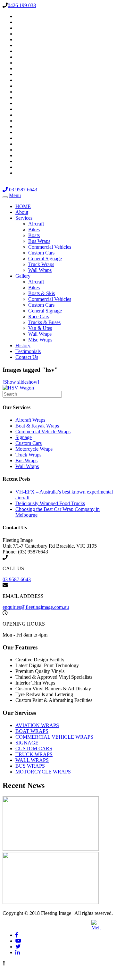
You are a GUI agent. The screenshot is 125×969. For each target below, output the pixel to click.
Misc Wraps (40, 339)
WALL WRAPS (32, 760)
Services (23, 218)
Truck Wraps (41, 264)
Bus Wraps (39, 241)
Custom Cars (41, 252)
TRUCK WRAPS (34, 754)
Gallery (22, 276)
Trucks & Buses (44, 322)
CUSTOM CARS (33, 748)
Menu (15, 195)
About (21, 212)
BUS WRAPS (30, 766)
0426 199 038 (22, 5)
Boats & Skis (41, 293)
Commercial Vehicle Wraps (43, 431)
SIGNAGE (26, 742)
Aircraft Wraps (30, 420)
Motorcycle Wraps (34, 449)
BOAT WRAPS (31, 731)
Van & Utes (40, 328)
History (22, 345)
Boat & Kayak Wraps (37, 425)
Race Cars (38, 316)
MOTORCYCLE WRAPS (43, 771)
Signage (23, 437)
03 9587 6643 (22, 189)
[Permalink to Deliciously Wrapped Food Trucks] (51, 902)
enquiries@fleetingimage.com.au (36, 607)
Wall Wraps (40, 270)
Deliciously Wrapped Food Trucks (50, 503)
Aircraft (36, 223)
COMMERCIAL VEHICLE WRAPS (54, 737)
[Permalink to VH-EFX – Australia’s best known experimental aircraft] (51, 849)
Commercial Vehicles (49, 247)
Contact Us (26, 357)
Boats (34, 235)
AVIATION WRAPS (37, 725)
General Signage (45, 258)
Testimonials (28, 351)
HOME (23, 206)
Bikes (34, 229)
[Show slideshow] (21, 382)
